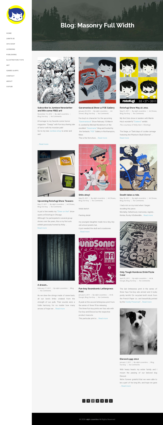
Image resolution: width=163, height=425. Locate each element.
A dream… (43, 285)
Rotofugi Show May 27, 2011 (134, 108)
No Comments (56, 116)
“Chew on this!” (63, 211)
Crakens (137, 122)
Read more (43, 144)
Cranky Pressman (132, 302)
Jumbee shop (55, 131)
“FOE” (92, 131)
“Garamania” (92, 128)
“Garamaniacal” (85, 122)
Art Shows (153, 111)
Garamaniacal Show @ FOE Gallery (97, 108)
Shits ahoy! (84, 195)
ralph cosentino (63, 114)
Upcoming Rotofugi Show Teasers (55, 201)
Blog (39, 116)
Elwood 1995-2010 (129, 359)
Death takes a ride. (130, 195)
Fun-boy (45, 116)
